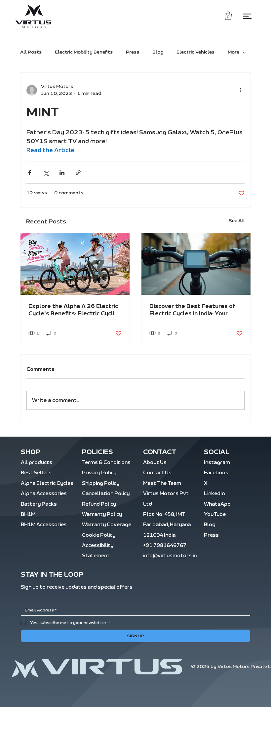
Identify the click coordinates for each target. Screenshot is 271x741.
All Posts (31, 52)
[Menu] (247, 16)
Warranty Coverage (106, 524)
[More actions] (241, 90)
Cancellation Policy (106, 493)
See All (237, 220)
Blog (157, 52)
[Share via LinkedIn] (62, 173)
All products (36, 462)
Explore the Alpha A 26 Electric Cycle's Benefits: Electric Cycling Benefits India (74, 310)
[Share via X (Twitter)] (46, 173)
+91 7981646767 (164, 545)
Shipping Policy (100, 483)
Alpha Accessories (44, 493)
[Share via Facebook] (29, 173)
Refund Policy (99, 504)
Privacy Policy (99, 472)
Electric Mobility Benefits (84, 52)
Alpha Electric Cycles (47, 483)
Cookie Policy (98, 535)
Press (132, 52)
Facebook (216, 472)
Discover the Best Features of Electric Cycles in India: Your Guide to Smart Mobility (192, 310)
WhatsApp (217, 504)
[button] (228, 16)
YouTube (215, 514)
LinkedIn (214, 493)
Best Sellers (36, 472)
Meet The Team (162, 483)
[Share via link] (78, 173)
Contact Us (157, 472)
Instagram (217, 462)
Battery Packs (39, 504)
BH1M (28, 514)
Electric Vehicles (195, 52)
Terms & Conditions (106, 462)
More (233, 52)
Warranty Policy (102, 514)
